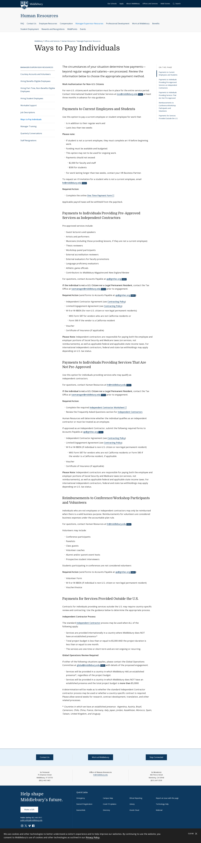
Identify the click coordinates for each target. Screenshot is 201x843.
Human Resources (39, 16)
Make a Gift (29, 809)
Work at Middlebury (140, 23)
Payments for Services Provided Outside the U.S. (168, 117)
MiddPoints (72, 29)
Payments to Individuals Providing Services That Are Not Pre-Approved (168, 95)
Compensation (66, 23)
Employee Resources (48, 23)
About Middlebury (133, 3)
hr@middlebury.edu (71, 182)
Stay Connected (156, 757)
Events (83, 29)
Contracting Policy (116, 301)
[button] (177, 3)
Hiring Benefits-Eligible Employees (35, 81)
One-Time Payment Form (99, 195)
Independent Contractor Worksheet (107, 407)
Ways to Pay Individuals (31, 119)
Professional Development (117, 23)
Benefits (155, 23)
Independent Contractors (130, 411)
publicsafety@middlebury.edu (31, 820)
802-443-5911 (37, 817)
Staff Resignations (28, 140)
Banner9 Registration (84, 804)
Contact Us (31, 23)
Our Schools (112, 3)
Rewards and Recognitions (53, 29)
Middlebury (38, 41)
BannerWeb (80, 810)
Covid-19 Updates (109, 804)
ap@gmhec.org (113, 278)
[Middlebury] (31, 4)
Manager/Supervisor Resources (89, 23)
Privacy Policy (93, 837)
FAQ (22, 23)
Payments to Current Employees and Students (168, 73)
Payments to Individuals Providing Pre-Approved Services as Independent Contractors (168, 83)
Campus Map (108, 798)
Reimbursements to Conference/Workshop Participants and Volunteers (167, 107)
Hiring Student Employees (31, 98)
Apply (121, 3)
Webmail (159, 810)
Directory (106, 810)
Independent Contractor (88, 622)
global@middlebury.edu (88, 665)
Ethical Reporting (135, 798)
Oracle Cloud (134, 810)
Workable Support (28, 105)
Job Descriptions (27, 112)
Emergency (80, 798)
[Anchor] (137, 108)
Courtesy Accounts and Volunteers (35, 74)
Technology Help (162, 804)
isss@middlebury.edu (127, 94)
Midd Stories (165, 3)
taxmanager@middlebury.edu (85, 288)
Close (191, 833)
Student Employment (29, 29)
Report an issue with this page (167, 798)
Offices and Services (150, 3)
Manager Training (28, 126)
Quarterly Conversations (31, 133)
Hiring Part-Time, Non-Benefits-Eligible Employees (37, 90)
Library (132, 804)
